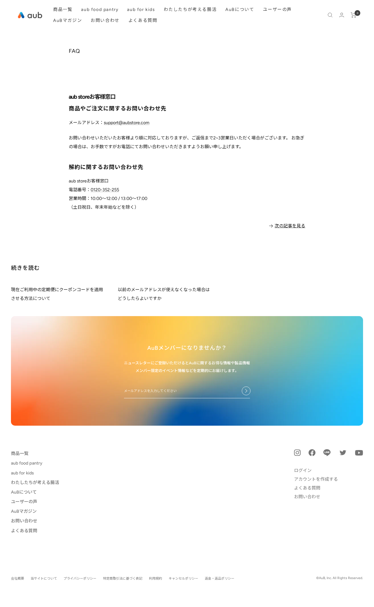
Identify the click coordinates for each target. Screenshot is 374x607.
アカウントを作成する (316, 479)
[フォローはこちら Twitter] (343, 452)
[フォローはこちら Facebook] (312, 452)
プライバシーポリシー (80, 578)
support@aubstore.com (126, 122)
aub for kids (141, 9)
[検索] (330, 15)
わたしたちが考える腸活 (190, 9)
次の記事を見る (290, 225)
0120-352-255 (105, 189)
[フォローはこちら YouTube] (359, 453)
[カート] (353, 15)
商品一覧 (62, 9)
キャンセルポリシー (183, 578)
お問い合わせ (105, 20)
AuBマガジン (67, 20)
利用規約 (155, 578)
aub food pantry (99, 9)
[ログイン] (341, 15)
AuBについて (239, 9)
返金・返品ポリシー (219, 578)
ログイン (303, 470)
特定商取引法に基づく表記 (122, 578)
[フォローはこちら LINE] (327, 452)
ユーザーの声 (277, 9)
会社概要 (17, 578)
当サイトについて (44, 578)
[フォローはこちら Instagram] (297, 452)
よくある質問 (142, 20)
